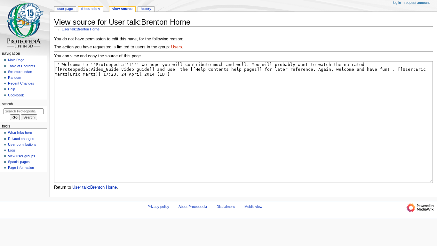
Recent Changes (21, 83)
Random (14, 77)
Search (7, 104)
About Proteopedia (193, 207)
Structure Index (20, 72)
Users (176, 47)
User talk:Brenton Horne (80, 29)
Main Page (16, 60)
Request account (417, 2)
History (146, 9)
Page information (21, 167)
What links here (20, 133)
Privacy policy (158, 207)
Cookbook (16, 95)
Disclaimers (226, 207)
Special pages (19, 162)
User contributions (22, 144)
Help (11, 89)
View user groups (21, 156)
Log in (397, 2)
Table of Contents (21, 66)
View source (122, 9)
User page (65, 9)
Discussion (90, 9)
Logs (12, 150)
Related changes (21, 139)
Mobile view (253, 207)
